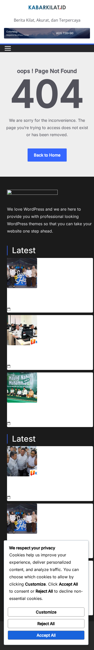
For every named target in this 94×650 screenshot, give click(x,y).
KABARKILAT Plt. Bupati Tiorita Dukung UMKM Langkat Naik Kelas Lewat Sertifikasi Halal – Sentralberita (48, 299)
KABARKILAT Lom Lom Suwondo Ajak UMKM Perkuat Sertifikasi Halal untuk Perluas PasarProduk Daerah (50, 487)
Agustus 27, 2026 (26, 497)
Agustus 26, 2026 (27, 309)
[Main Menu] (8, 48)
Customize (46, 612)
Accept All (46, 635)
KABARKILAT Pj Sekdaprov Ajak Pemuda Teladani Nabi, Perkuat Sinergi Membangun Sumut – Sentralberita (48, 413)
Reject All (46, 623)
